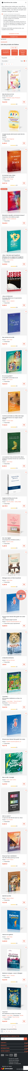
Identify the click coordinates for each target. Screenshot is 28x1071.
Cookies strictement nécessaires (11, 14)
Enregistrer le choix (14, 33)
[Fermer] (26, 2)
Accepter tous (14, 36)
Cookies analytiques (8, 20)
